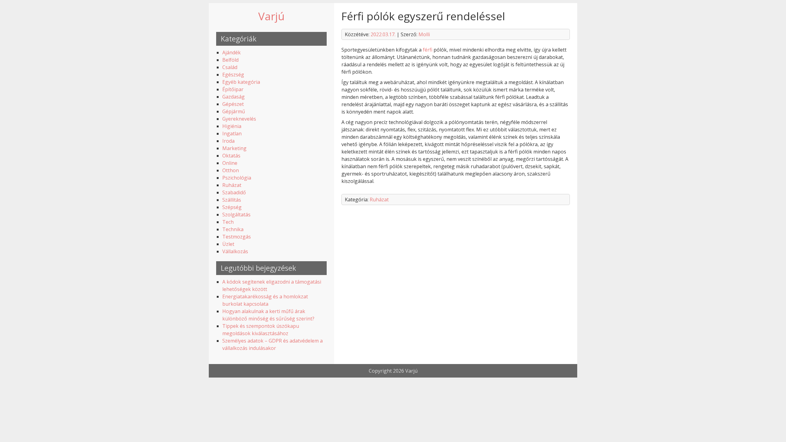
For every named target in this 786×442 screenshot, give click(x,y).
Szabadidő (234, 192)
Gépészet (233, 104)
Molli (424, 34)
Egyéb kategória (241, 82)
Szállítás (231, 199)
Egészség (233, 74)
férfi (427, 49)
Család (229, 67)
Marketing (234, 148)
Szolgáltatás (236, 214)
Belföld (230, 59)
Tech (228, 222)
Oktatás (231, 155)
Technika (232, 229)
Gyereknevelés (239, 118)
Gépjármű (233, 111)
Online (229, 163)
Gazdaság (233, 96)
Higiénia (231, 126)
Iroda (228, 141)
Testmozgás (236, 236)
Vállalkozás (235, 251)
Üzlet (228, 244)
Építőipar (232, 89)
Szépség (232, 207)
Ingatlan (232, 133)
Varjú (271, 16)
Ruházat (231, 185)
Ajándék (231, 52)
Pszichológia (236, 177)
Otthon (230, 170)
